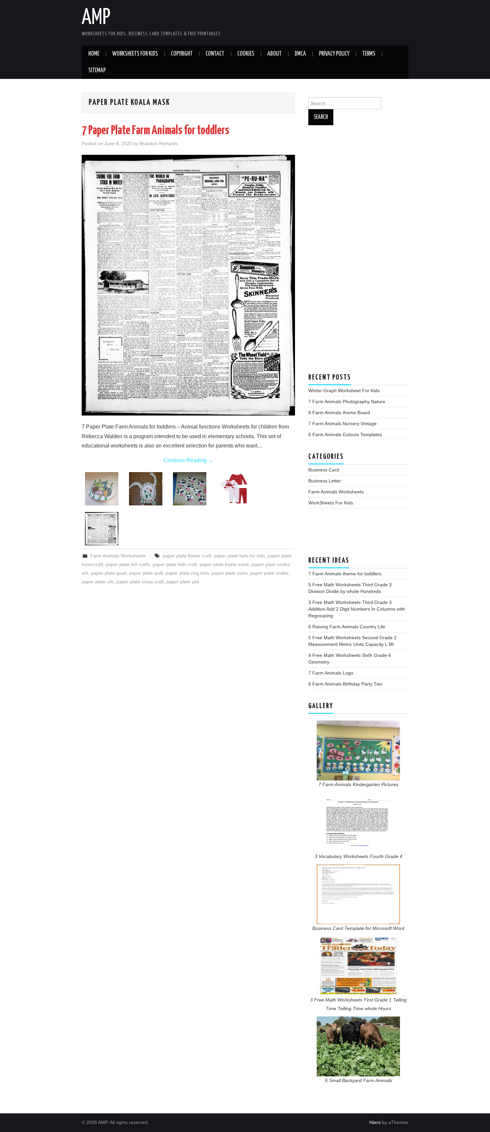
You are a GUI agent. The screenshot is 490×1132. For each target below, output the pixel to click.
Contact (215, 54)
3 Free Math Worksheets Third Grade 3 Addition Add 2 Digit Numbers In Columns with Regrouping (356, 609)
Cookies (245, 54)
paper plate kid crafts (128, 564)
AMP (96, 18)
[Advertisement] (358, 252)
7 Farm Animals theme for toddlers (344, 573)
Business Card (323, 469)
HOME (93, 54)
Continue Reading (188, 460)
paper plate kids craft (175, 564)
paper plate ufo (98, 581)
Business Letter (324, 480)
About (274, 54)
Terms (368, 54)
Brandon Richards (159, 143)
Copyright (182, 54)
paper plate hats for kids (239, 555)
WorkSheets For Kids (135, 54)
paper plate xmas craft (140, 581)
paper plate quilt (146, 573)
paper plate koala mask (224, 564)
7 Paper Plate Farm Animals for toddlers (155, 131)
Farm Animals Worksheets (118, 555)
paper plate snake (269, 573)
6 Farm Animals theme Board (339, 412)
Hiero (375, 1122)
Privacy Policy (334, 54)
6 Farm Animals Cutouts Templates (345, 434)
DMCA (300, 54)
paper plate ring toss (187, 573)
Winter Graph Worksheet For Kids (344, 390)
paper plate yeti (182, 581)
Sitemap (97, 71)
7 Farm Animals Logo (330, 673)
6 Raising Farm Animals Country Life (346, 626)
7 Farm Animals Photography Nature (346, 401)
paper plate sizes (230, 573)
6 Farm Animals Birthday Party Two (345, 684)
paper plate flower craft (187, 555)
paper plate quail (108, 573)
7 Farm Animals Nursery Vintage (342, 423)
